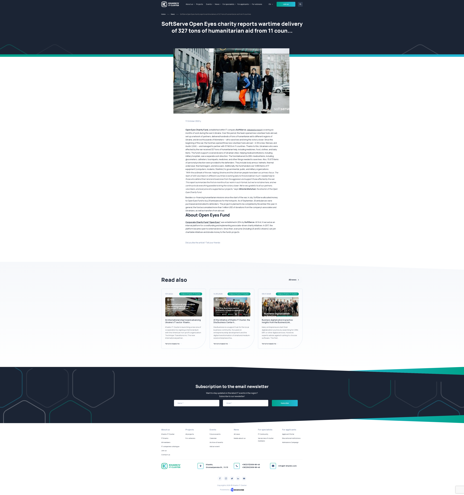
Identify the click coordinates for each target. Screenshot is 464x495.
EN (270, 4)
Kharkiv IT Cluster (167, 434)
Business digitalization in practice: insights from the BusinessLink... (277, 321)
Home (163, 14)
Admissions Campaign (290, 442)
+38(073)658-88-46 (251, 464)
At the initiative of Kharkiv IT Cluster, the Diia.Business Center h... (232, 321)
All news (292, 279)
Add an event (215, 446)
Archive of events (216, 442)
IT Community (263, 434)
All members (165, 442)
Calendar (213, 438)
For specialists (228, 4)
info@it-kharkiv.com (287, 466)
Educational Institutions (291, 438)
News (217, 4)
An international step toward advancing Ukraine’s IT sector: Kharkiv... (183, 321)
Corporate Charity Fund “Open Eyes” (202, 222)
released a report (254, 129)
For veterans (257, 4)
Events (209, 4)
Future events (215, 434)
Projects (199, 4)
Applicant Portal (288, 434)
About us (189, 4)
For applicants (243, 4)
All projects (189, 434)
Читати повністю (172, 344)
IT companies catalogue (170, 446)
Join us (286, 4)
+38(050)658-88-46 (251, 467)
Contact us (165, 455)
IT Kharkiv (164, 438)
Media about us (239, 438)
